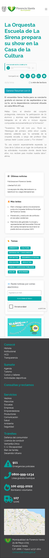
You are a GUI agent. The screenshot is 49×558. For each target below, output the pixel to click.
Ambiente (13, 248)
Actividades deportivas (15, 378)
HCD (6, 354)
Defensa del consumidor (16, 437)
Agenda (8, 368)
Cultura (25, 248)
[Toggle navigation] (46, 9)
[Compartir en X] (27, 76)
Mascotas (9, 401)
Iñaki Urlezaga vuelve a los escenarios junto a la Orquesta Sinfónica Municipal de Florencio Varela (25, 209)
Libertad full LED (14, 185)
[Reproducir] (8, 68)
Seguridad (23, 272)
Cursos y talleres (12, 375)
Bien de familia (11, 450)
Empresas (9, 408)
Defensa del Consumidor (20, 253)
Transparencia (11, 358)
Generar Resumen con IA (18, 90)
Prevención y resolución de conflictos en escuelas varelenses (24, 217)
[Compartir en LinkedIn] (33, 76)
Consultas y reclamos (19, 385)
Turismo (8, 371)
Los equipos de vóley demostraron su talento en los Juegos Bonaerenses (22, 190)
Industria (27, 262)
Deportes (13, 257)
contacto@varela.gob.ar (23, 552)
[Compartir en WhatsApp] (38, 76)
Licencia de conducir (14, 440)
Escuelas (8, 404)
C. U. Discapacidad (13, 447)
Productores (10, 414)
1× (33, 68)
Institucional (10, 351)
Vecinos (8, 398)
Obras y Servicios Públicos (21, 267)
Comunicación (11, 417)
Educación (14, 262)
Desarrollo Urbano (13, 453)
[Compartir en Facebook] (22, 76)
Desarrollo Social (30, 257)
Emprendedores (12, 411)
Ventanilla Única (11, 444)
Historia (7, 348)
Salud (12, 272)
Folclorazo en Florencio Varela (19, 181)
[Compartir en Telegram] (44, 76)
